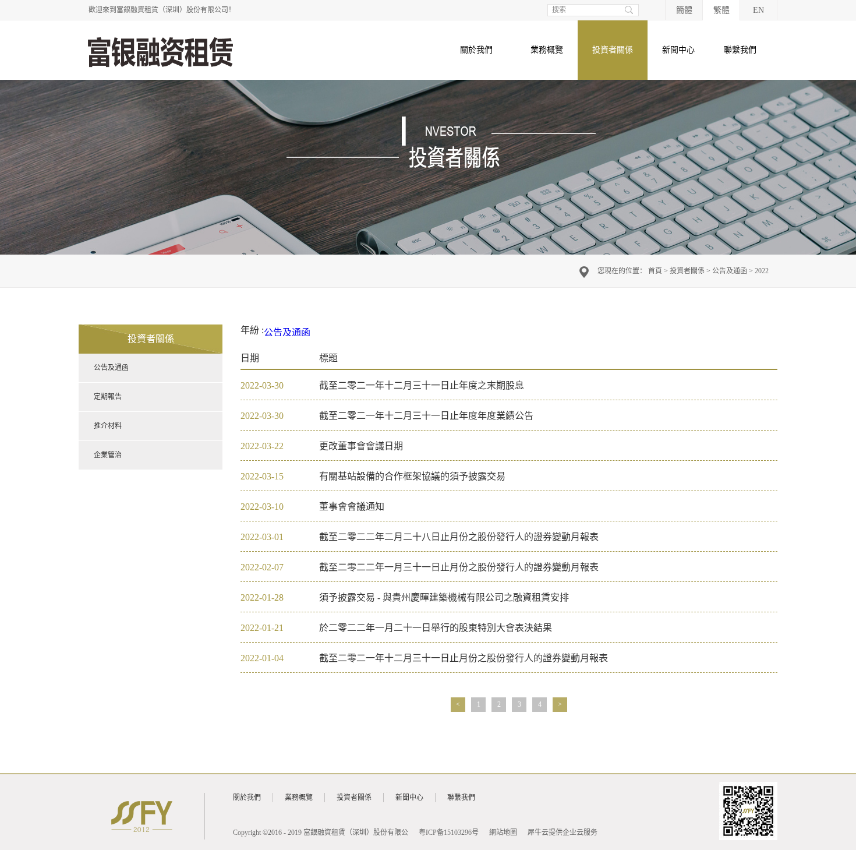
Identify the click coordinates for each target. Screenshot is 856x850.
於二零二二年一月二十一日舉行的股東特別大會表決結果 (435, 628)
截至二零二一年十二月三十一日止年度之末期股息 (421, 385)
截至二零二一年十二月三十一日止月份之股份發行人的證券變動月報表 (463, 658)
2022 (762, 271)
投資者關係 (687, 271)
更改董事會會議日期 (361, 446)
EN (758, 10)
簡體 (684, 10)
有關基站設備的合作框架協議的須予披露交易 (412, 476)
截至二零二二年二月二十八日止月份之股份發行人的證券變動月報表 (459, 537)
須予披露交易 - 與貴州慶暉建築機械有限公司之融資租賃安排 (444, 597)
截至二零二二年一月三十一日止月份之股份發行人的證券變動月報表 (459, 567)
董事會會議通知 (351, 507)
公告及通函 (729, 271)
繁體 (721, 10)
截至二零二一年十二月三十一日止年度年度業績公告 (426, 416)
